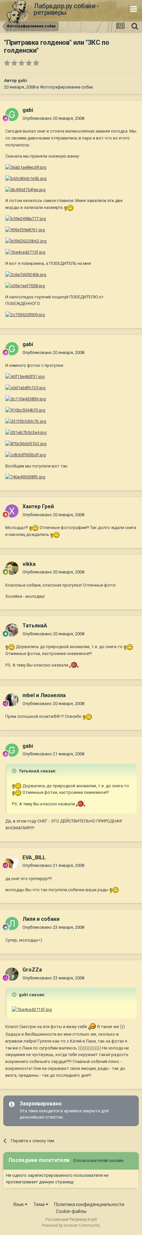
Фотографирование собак (66, 87)
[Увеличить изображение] (25, 167)
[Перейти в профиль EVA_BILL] (11, 861)
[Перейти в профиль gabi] (11, 114)
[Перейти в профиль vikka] (11, 568)
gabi (22, 80)
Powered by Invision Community (71, 1225)
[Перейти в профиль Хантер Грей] (11, 510)
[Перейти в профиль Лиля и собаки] (11, 923)
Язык (19, 1204)
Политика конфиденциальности (89, 1204)
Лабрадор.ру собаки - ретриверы (66, 9)
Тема (39, 1204)
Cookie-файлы (71, 1211)
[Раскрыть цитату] (15, 770)
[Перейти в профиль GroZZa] (11, 974)
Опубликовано (53, 118)
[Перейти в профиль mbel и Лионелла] (11, 699)
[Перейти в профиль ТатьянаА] (11, 630)
